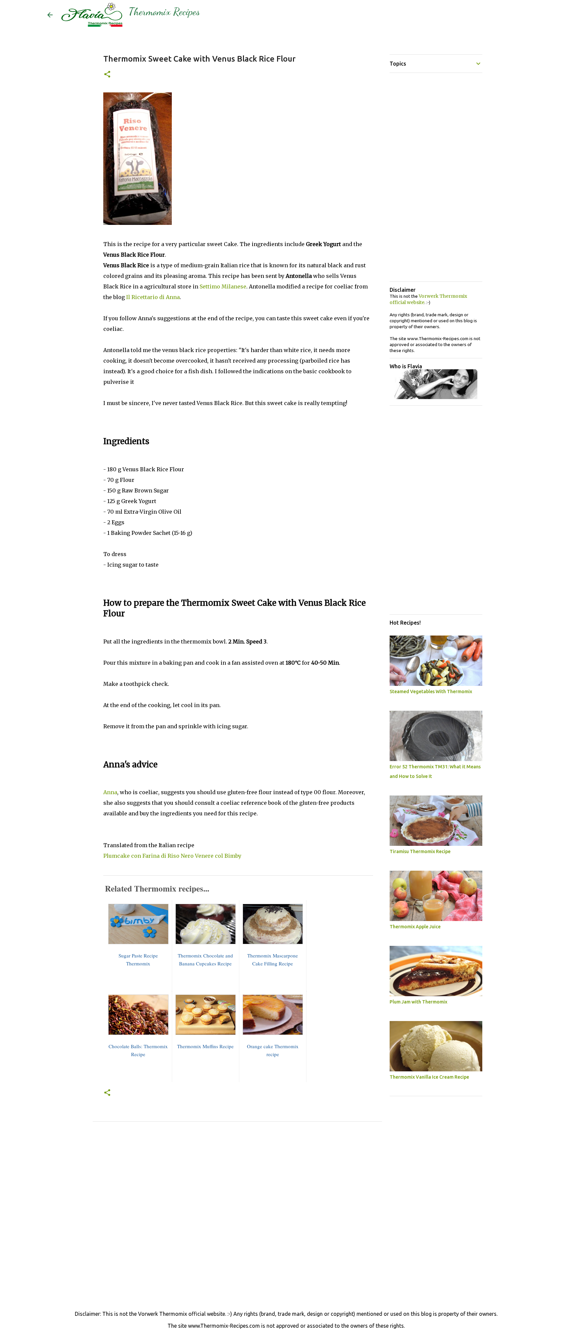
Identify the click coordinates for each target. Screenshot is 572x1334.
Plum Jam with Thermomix (418, 1001)
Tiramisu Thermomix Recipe (420, 851)
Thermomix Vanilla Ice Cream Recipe (429, 1077)
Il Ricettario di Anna (153, 297)
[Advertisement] (237, 1199)
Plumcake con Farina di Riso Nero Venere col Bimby (172, 855)
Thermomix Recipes (164, 11)
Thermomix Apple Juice (415, 926)
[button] (107, 74)
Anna (110, 792)
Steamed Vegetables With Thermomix (431, 691)
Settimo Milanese (223, 286)
